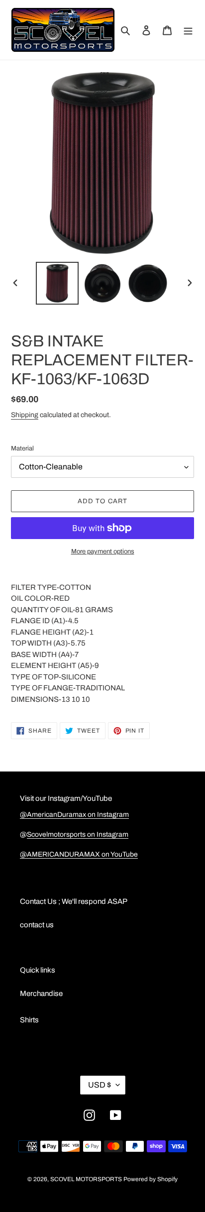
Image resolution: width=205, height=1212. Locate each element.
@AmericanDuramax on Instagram (74, 814)
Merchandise (41, 993)
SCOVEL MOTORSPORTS (86, 1179)
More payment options (102, 551)
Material (22, 448)
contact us (37, 925)
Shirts (29, 1020)
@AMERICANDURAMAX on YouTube (79, 854)
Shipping (24, 415)
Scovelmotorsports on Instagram (77, 834)
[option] (57, 283)
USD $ (99, 1085)
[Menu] (188, 30)
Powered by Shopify (150, 1179)
